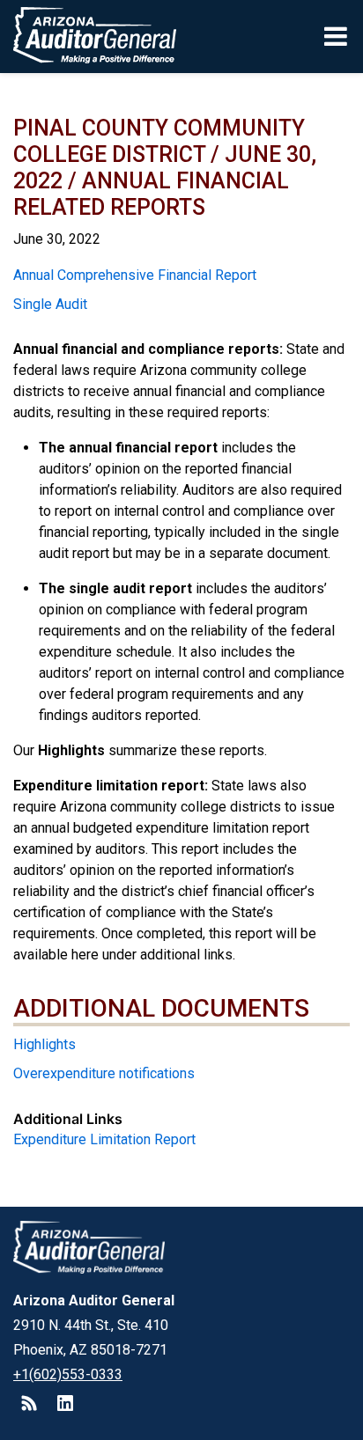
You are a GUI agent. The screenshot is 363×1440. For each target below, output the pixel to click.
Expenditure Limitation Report (104, 1139)
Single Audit (50, 304)
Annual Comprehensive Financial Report (134, 275)
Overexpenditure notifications (104, 1073)
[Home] (88, 36)
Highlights (44, 1044)
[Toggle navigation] (337, 36)
